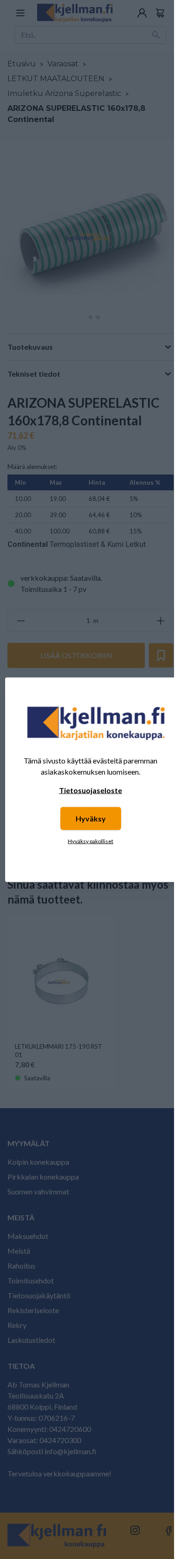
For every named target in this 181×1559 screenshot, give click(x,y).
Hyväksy (91, 818)
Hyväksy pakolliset (90, 840)
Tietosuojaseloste (90, 789)
